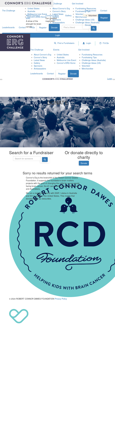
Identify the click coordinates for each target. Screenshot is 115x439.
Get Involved (90, 10)
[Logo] (26, 3)
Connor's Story (52, 15)
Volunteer (92, 15)
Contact (103, 10)
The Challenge (8, 10)
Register (104, 17)
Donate (88, 25)
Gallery (68, 15)
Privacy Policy (61, 298)
